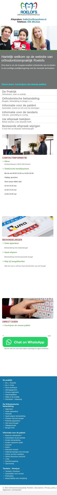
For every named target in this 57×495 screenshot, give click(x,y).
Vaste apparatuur (11, 243)
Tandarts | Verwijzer (12, 471)
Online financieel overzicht (15, 457)
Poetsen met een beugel (14, 418)
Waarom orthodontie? (13, 435)
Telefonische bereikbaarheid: (16, 169)
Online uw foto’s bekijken (14, 454)
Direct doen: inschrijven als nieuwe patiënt (24, 84)
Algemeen (9, 409)
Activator (8, 414)
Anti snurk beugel (11, 423)
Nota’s (7, 447)
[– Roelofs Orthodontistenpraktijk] (28, 14)
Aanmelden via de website (15, 438)
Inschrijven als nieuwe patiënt (17, 325)
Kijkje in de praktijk (12, 397)
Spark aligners (10, 252)
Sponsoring (9, 464)
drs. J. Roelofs (10, 383)
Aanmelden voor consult (14, 474)
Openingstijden (11, 395)
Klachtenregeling (11, 461)
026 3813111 (33, 22)
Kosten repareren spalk (14, 443)
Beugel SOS (10, 428)
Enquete (8, 445)
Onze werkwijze (11, 388)
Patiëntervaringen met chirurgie (17, 452)
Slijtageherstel (10, 425)
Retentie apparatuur (12, 421)
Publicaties (9, 476)
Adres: (7, 161)
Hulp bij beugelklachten (14, 261)
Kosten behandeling (12, 440)
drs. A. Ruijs (9, 385)
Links (7, 459)
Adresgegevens (11, 390)
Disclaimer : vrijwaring (13, 399)
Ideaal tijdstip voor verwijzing (16, 478)
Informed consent (11, 450)
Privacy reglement (12, 392)
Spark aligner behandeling (15, 416)
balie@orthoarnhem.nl (34, 19)
